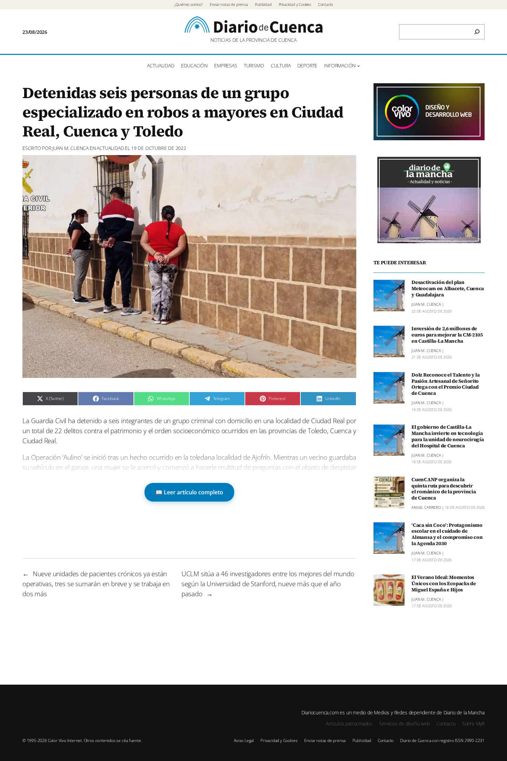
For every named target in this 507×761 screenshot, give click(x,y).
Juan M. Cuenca (70, 148)
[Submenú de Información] (358, 65)
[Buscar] (477, 32)
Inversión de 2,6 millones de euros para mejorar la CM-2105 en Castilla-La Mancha (447, 335)
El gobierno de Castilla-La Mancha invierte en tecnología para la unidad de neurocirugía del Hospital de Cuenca (447, 437)
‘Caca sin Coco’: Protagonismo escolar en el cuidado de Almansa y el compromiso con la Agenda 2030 (447, 534)
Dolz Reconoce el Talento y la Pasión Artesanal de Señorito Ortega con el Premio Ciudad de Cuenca (445, 384)
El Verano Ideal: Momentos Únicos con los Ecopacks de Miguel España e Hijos (443, 583)
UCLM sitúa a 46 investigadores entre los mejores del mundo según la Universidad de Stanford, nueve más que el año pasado (267, 583)
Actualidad (110, 148)
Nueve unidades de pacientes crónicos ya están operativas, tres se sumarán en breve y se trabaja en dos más (96, 583)
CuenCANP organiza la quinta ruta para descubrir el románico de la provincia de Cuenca (443, 489)
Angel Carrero (426, 507)
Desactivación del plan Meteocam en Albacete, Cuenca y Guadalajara (447, 289)
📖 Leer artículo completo (189, 492)
